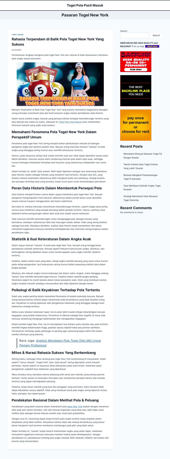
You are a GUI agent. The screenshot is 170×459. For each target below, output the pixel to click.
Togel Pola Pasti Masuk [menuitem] (70, 122)
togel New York (74, 406)
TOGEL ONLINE (17, 34)
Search (123, 31)
